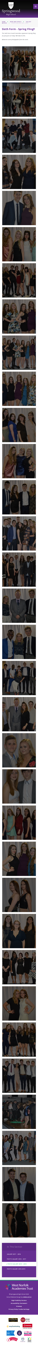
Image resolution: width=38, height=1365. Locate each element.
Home (4, 21)
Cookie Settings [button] (23, 1309)
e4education (27, 1297)
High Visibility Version (19, 1300)
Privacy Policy (13, 1309)
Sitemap (19, 1306)
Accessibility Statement (19, 1303)
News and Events (15, 21)
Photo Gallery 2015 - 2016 (19, 23)
